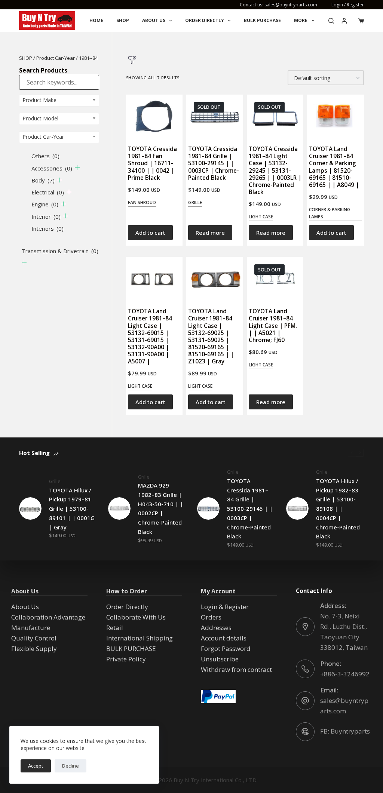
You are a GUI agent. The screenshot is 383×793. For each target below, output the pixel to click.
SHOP (25, 58)
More (300, 20)
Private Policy (126, 659)
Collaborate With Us (136, 617)
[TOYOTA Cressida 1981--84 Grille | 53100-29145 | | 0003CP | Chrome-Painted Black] (214, 116)
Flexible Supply (34, 648)
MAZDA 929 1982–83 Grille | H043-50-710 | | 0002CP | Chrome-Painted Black (160, 508)
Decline (70, 765)
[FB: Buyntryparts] (305, 731)
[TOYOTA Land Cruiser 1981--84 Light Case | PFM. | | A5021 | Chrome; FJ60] (275, 278)
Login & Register (225, 606)
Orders (211, 617)
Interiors (47, 228)
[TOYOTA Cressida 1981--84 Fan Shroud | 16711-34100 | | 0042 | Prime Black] (154, 116)
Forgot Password (226, 648)
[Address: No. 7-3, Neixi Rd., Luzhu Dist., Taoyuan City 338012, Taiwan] (305, 626)
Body (43, 180)
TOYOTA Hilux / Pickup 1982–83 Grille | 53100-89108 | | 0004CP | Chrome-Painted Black (338, 508)
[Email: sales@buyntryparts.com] (305, 700)
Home (96, 20)
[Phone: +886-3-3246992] (305, 669)
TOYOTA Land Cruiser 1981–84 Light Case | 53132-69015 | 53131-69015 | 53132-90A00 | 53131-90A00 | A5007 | (150, 336)
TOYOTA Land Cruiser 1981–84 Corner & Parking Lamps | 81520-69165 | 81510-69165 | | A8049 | (334, 166)
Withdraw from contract (236, 669)
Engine (44, 204)
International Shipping (139, 638)
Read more (210, 232)
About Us (153, 20)
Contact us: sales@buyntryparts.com (278, 4)
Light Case (261, 216)
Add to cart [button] (150, 232)
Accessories (51, 168)
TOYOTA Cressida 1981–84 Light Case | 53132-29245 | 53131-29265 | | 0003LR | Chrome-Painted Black (275, 170)
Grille (195, 202)
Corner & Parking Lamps (329, 213)
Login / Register (347, 4)
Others (45, 156)
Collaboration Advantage (48, 617)
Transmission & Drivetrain (60, 251)
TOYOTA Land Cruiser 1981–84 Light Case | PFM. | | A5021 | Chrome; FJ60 (273, 325)
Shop (122, 20)
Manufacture (30, 627)
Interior (46, 216)
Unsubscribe (220, 659)
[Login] (344, 21)
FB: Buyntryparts (345, 731)
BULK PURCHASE (262, 20)
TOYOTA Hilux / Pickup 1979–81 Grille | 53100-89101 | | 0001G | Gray (72, 508)
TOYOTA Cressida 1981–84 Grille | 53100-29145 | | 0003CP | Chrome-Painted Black (213, 163)
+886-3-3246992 (345, 674)
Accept (35, 765)
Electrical (47, 192)
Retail (114, 627)
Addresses (216, 627)
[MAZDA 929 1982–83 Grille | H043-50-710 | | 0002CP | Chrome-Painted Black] (119, 508)
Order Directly (204, 20)
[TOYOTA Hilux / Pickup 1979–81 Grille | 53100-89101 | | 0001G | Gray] (30, 508)
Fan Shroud (142, 202)
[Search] (331, 21)
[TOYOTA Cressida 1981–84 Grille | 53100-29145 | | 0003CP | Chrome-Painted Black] (208, 508)
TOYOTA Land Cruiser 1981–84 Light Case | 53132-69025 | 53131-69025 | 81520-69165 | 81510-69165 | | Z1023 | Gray (211, 336)
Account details (223, 638)
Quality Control (33, 638)
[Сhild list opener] (77, 167)
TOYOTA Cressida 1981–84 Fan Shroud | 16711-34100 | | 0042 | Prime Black (152, 163)
